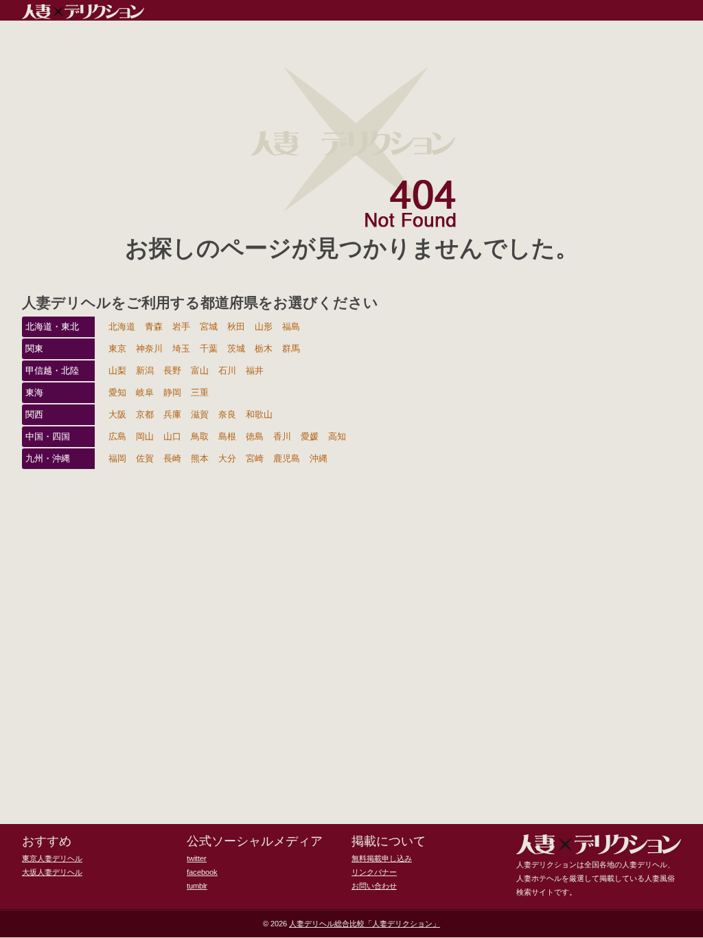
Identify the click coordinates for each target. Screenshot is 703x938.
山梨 (117, 370)
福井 (255, 370)
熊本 (200, 458)
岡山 (145, 436)
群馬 (291, 348)
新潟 (145, 370)
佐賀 (145, 458)
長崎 (172, 458)
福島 (291, 326)
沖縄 (318, 458)
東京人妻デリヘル (52, 858)
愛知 (117, 392)
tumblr (197, 886)
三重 (200, 392)
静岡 (172, 392)
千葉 (209, 348)
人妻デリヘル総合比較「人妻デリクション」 (364, 923)
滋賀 (200, 414)
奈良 (227, 414)
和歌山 (259, 414)
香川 (282, 436)
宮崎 (255, 458)
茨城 (236, 348)
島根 (227, 436)
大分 (227, 458)
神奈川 (149, 348)
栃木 (264, 348)
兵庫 (172, 414)
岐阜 (145, 392)
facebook (202, 872)
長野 (172, 370)
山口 (172, 436)
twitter (197, 858)
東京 (117, 348)
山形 (264, 326)
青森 (154, 326)
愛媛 (310, 436)
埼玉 (181, 348)
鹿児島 (286, 458)
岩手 (181, 326)
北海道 (121, 326)
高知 (337, 436)
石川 (227, 370)
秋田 (236, 326)
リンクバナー (374, 872)
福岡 (117, 458)
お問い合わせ (374, 886)
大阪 (117, 414)
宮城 (209, 326)
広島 (117, 436)
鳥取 (200, 436)
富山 (200, 370)
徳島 (255, 436)
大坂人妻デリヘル (52, 872)
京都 (145, 414)
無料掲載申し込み (382, 858)
